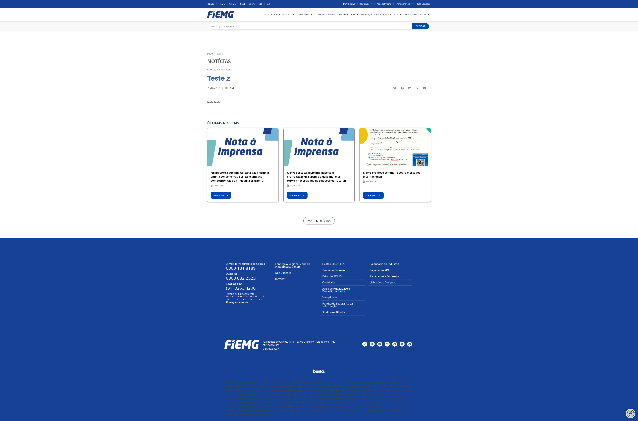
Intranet (280, 279)
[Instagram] (364, 344)
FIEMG (222, 3)
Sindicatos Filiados (333, 312)
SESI (242, 3)
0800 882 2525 (241, 278)
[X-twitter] (387, 344)
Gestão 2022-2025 (333, 264)
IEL (260, 3)
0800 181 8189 (241, 268)
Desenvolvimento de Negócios (335, 14)
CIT (268, 3)
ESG (396, 14)
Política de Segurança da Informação (337, 305)
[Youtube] (379, 344)
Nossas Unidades (415, 14)
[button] (394, 88)
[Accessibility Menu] (630, 413)
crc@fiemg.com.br (239, 302)
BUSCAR (421, 26)
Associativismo (384, 3)
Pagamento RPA (379, 270)
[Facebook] (394, 344)
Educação (270, 14)
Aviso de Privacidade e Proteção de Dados (336, 290)
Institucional (349, 3)
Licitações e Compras (383, 282)
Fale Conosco (423, 3)
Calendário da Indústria (384, 264)
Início (211, 3)
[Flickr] (402, 344)
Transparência (403, 3)
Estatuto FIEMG (332, 276)
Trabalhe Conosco (333, 270)
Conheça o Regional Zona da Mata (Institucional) (292, 265)
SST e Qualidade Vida (296, 14)
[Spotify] (409, 344)
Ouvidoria (328, 282)
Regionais (365, 3)
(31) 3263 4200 (241, 288)
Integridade (329, 297)
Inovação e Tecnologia (376, 14)
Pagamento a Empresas (384, 276)
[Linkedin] (372, 344)
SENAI (252, 3)
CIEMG (232, 3)
